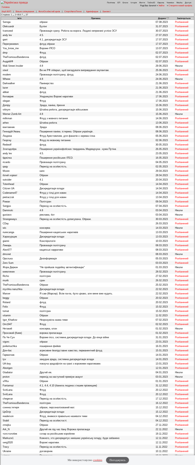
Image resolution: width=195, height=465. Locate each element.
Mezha (179, 3)
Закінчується (183, 18)
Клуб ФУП (6, 11)
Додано (162, 18)
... (14, 15)
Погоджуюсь (117, 460)
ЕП (118, 3)
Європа (160, 3)
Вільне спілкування (25, 11)
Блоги (125, 3)
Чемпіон (170, 3)
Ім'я (19, 18)
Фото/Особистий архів (49, 11)
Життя (142, 3)
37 (27, 15)
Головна (6, 7)
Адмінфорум (92, 11)
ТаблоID (151, 3)
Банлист (107, 11)
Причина (95, 18)
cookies (97, 460)
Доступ (188, 3)
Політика (111, 3)
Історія (134, 3)
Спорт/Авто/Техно (73, 11)
